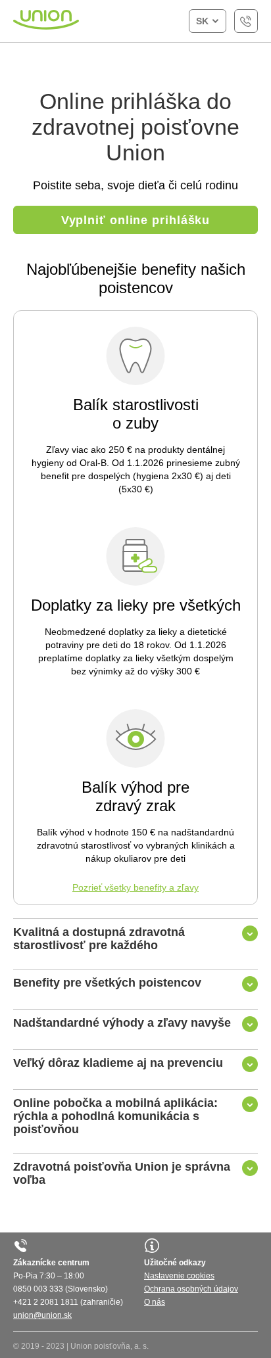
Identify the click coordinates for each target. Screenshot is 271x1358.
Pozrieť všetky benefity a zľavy (135, 887)
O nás (154, 1302)
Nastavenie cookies (179, 1275)
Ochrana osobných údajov (191, 1289)
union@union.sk (42, 1315)
